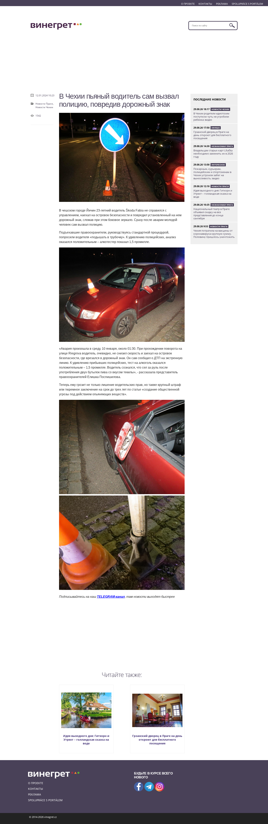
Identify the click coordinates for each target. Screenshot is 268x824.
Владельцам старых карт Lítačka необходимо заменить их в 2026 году (213, 153)
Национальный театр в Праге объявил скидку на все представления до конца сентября (211, 213)
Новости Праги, (45, 103)
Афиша (215, 127)
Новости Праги (220, 186)
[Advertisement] (134, 59)
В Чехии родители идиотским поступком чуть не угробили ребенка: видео (211, 116)
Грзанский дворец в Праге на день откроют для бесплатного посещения (157, 739)
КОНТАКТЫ (205, 4)
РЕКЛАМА (222, 4)
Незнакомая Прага (222, 146)
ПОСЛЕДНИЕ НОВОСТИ (209, 99)
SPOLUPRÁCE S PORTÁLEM (247, 4)
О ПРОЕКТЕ (188, 4)
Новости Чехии (44, 107)
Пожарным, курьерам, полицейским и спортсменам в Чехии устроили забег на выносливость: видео (212, 173)
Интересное (218, 164)
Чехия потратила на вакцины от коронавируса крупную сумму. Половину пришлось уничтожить (214, 234)
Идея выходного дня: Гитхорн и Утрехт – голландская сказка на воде (86, 739)
